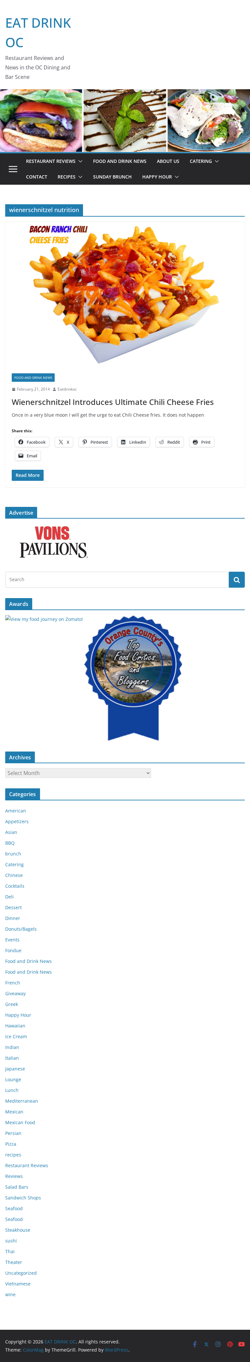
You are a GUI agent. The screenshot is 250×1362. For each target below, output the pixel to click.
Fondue (13, 950)
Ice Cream (16, 1036)
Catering (201, 161)
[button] (79, 161)
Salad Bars (16, 1187)
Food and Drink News (119, 161)
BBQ (10, 843)
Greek (11, 1004)
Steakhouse (17, 1230)
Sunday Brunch (112, 177)
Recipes (67, 177)
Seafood (14, 1208)
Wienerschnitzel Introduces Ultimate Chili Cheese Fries (113, 401)
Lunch (12, 1090)
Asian (11, 832)
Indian (12, 1047)
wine (10, 1294)
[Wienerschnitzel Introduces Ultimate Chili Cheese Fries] (125, 294)
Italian (12, 1058)
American (15, 811)
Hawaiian (15, 1026)
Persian (13, 1133)
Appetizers (17, 821)
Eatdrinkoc (67, 389)
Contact (36, 177)
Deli (9, 897)
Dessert (13, 907)
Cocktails (14, 886)
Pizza (10, 1144)
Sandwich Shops (23, 1198)
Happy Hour (157, 177)
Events (12, 940)
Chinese (14, 875)
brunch (13, 854)
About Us (168, 161)
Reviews (14, 1176)
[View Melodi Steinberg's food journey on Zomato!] (44, 619)
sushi (11, 1241)
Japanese (15, 1069)
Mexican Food (20, 1122)
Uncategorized (21, 1273)
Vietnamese (18, 1284)
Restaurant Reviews (51, 161)
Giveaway (15, 993)
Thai (10, 1251)
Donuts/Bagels (21, 929)
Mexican (14, 1112)
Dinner (12, 918)
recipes (13, 1155)
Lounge (13, 1079)
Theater (13, 1262)
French (12, 983)
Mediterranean (21, 1101)
